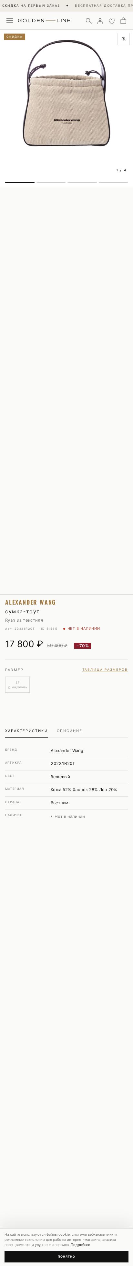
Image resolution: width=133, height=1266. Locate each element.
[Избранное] (111, 20)
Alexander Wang (67, 750)
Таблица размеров (105, 669)
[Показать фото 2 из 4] (51, 182)
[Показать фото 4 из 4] (113, 182)
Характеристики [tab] (26, 730)
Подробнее (80, 1244)
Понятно (66, 1256)
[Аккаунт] (100, 20)
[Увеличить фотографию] (124, 39)
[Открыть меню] (9, 20)
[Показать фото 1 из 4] (20, 182)
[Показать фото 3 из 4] (82, 182)
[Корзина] (123, 20)
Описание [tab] (70, 730)
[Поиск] (88, 20)
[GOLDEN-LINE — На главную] (44, 19)
